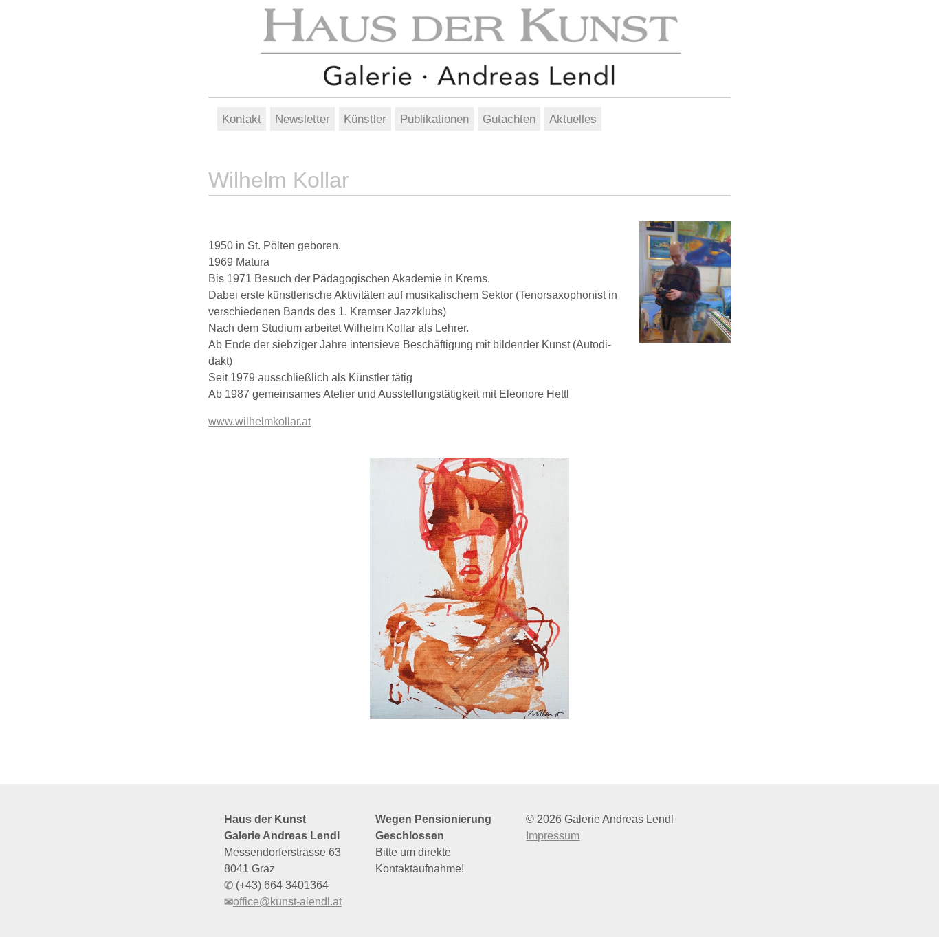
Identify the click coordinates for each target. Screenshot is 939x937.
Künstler (365, 119)
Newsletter (302, 119)
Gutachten (509, 119)
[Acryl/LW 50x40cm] (469, 588)
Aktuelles (573, 119)
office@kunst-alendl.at (287, 901)
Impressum (552, 836)
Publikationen (434, 119)
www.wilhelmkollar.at (259, 421)
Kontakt (241, 119)
